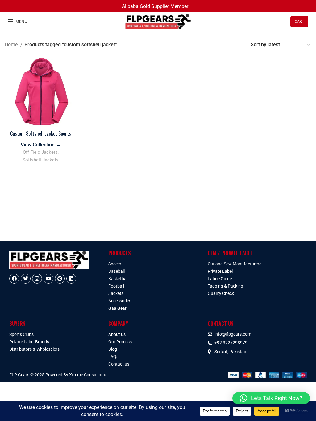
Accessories (119, 300)
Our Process (120, 341)
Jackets (115, 293)
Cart (299, 21)
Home (12, 44)
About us (117, 334)
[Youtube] (48, 279)
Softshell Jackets (41, 160)
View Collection (41, 145)
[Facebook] (14, 279)
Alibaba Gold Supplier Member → (158, 6)
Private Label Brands (29, 341)
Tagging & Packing (225, 286)
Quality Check (221, 293)
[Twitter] (26, 279)
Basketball (118, 278)
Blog (112, 349)
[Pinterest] (60, 279)
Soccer (114, 263)
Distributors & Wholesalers (34, 349)
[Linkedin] (71, 279)
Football (116, 286)
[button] (271, 398)
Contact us (118, 364)
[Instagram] (37, 279)
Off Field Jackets (40, 152)
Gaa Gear (117, 308)
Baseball (116, 271)
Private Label (220, 271)
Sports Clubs (21, 334)
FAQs (113, 356)
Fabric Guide (220, 278)
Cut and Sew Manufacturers (234, 263)
